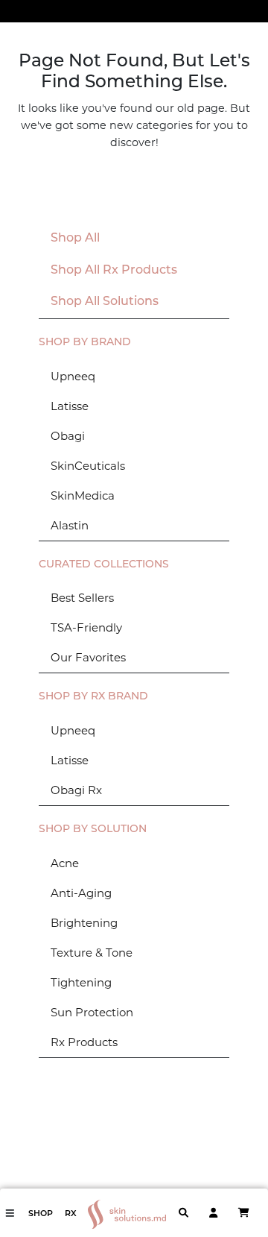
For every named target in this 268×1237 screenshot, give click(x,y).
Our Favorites (88, 657)
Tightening (81, 982)
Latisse (70, 406)
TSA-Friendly (86, 627)
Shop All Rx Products (114, 271)
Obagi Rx (76, 790)
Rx (71, 1214)
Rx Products (84, 1042)
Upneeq (73, 376)
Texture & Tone (92, 952)
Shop (40, 1214)
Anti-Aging (81, 893)
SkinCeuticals (88, 466)
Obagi (68, 436)
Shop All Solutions (105, 302)
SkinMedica (83, 495)
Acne (65, 863)
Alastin (70, 525)
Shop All (75, 239)
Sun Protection (92, 1012)
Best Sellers (82, 598)
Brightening (84, 923)
